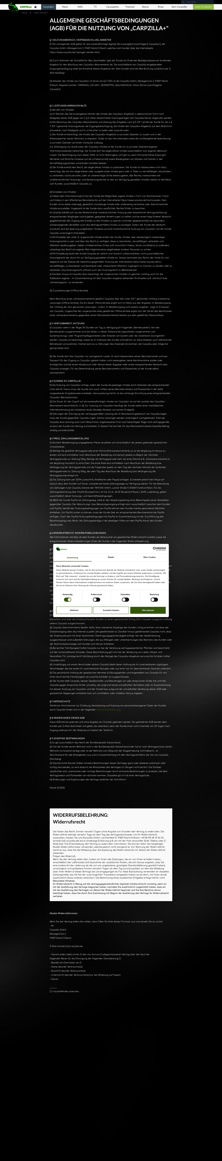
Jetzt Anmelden (203, 7)
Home (24, 13)
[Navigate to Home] (35, 7)
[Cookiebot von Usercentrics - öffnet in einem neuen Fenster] (155, 549)
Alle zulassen (148, 610)
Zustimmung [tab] (72, 558)
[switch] (96, 600)
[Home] (35, 7)
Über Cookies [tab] (149, 557)
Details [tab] (111, 557)
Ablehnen (74, 610)
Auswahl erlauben (111, 610)
